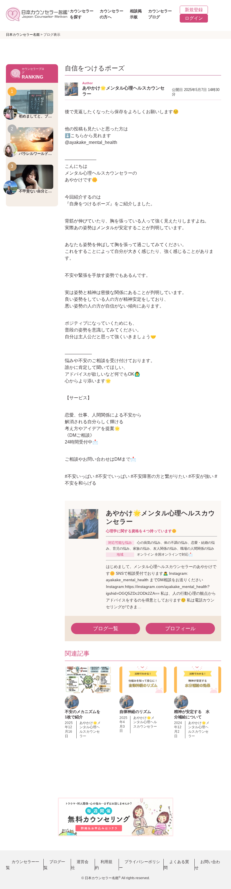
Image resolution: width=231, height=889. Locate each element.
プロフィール (180, 628)
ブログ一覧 (105, 628)
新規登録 (194, 9)
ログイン (194, 18)
